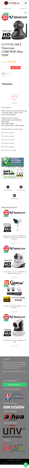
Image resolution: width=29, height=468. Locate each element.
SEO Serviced (16, 371)
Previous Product (7, 8)
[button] (26, 3)
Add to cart (15, 67)
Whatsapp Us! (15, 384)
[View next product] (27, 9)
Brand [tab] (14, 99)
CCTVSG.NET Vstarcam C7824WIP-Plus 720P (14, 341)
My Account (10, 460)
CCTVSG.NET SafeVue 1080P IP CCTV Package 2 (14, 306)
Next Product (22, 8)
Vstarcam (6, 75)
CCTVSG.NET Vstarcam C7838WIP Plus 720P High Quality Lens (14, 272)
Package (16, 304)
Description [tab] (14, 96)
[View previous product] (2, 9)
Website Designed (7, 371)
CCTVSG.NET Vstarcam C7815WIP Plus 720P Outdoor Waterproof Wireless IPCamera (14, 237)
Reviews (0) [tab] (14, 103)
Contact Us (18, 460)
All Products (9, 73)
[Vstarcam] (7, 84)
